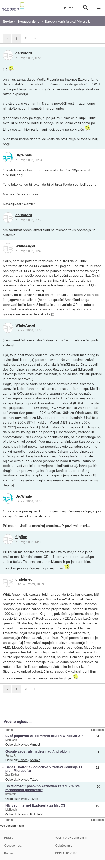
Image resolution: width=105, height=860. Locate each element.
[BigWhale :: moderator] (8, 157)
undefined (23, 579)
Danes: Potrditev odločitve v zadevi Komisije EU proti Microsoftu (44, 769)
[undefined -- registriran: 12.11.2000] (8, 582)
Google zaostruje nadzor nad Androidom (37, 751)
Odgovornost (12, 845)
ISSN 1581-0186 (66, 853)
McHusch (11, 740)
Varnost (35, 744)
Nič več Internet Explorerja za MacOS (35, 805)
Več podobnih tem (12, 825)
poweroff (10, 794)
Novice (23, 744)
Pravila (8, 837)
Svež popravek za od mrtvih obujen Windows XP (44, 735)
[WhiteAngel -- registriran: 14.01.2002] (8, 248)
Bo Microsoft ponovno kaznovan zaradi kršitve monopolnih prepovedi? (42, 788)
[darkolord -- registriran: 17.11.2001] (8, 55)
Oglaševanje (63, 845)
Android (35, 760)
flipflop (21, 536)
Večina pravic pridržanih (71, 837)
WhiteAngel (25, 246)
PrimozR (10, 755)
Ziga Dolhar (12, 774)
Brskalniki (36, 814)
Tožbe (34, 779)
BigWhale (23, 155)
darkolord (23, 53)
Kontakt (9, 853)
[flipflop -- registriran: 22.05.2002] (8, 539)
